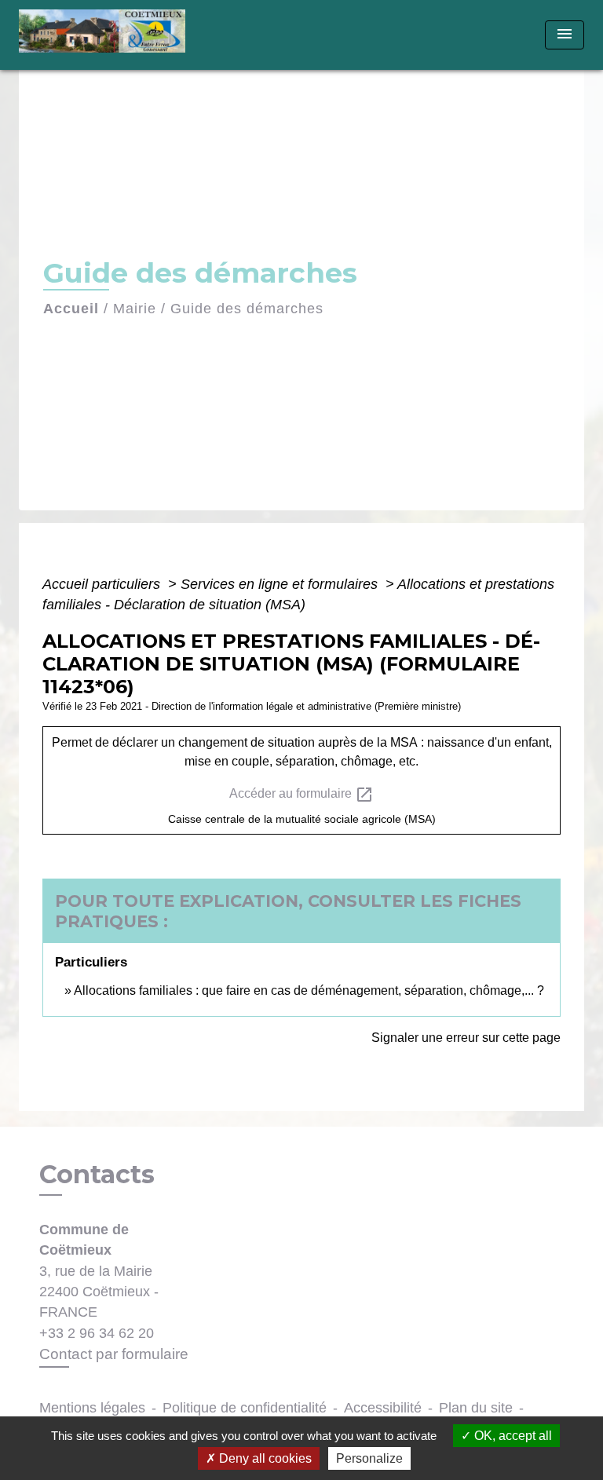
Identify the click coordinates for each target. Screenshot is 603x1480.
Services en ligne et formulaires (281, 584)
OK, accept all (511, 1435)
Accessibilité (383, 1408)
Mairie (134, 308)
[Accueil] (107, 34)
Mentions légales (92, 1408)
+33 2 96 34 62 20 (96, 1333)
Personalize (369, 1458)
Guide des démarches (246, 308)
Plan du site (476, 1408)
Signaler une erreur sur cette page (466, 1037)
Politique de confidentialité (245, 1408)
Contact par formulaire (113, 1354)
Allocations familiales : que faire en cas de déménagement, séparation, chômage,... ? (309, 990)
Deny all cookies (264, 1458)
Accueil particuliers (103, 584)
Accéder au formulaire (301, 794)
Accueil (71, 308)
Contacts (97, 1174)
